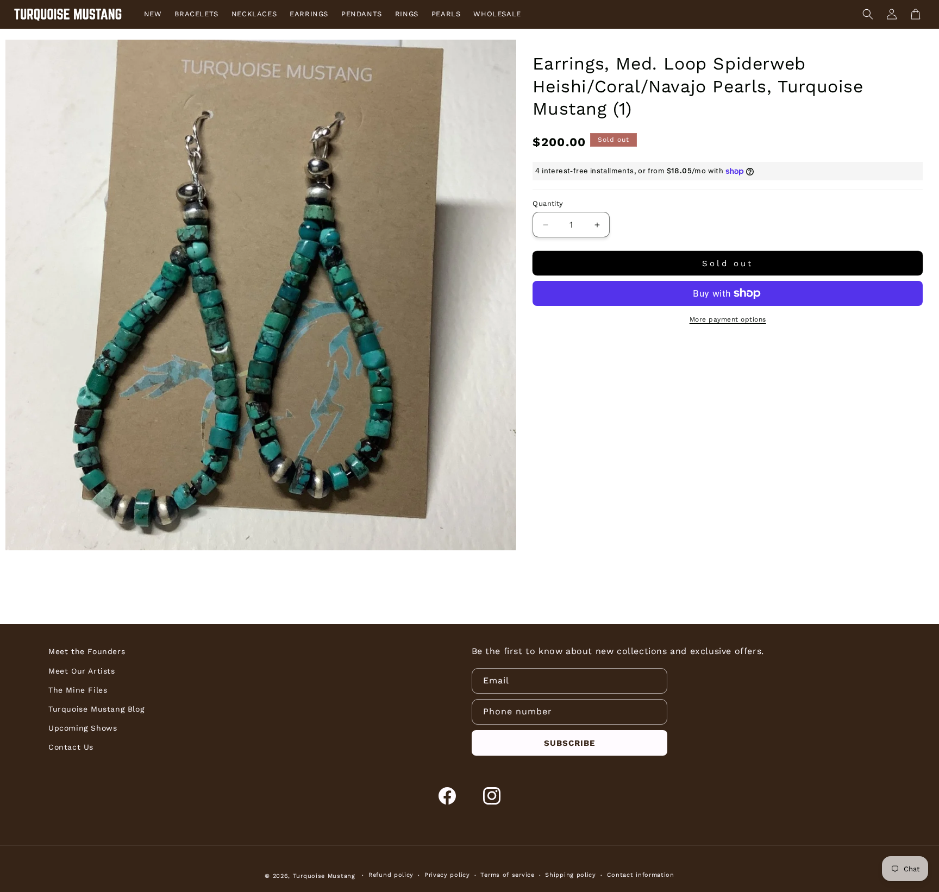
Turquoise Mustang (324, 876)
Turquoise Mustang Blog (96, 709)
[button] (868, 14)
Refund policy (391, 874)
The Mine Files (77, 690)
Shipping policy (570, 874)
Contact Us (70, 747)
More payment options (728, 319)
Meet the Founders (86, 651)
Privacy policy (447, 874)
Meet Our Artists (81, 671)
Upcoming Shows (82, 728)
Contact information (640, 874)
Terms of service (507, 874)
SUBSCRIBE (569, 743)
